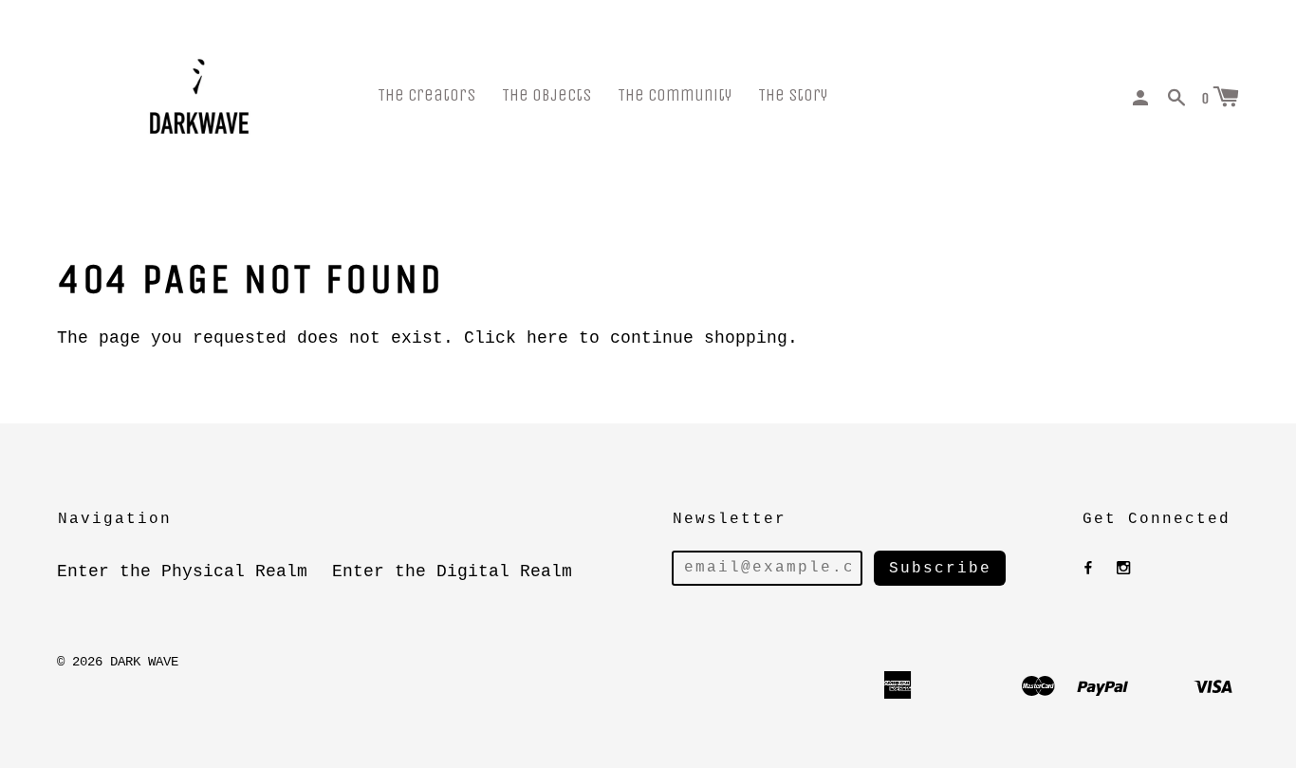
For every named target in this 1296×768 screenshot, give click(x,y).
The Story (792, 95)
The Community (674, 95)
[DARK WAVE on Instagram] (1123, 568)
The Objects (546, 95)
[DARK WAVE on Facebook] (1088, 568)
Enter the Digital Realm (452, 571)
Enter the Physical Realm (182, 571)
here (547, 337)
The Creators (426, 95)
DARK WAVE (144, 661)
